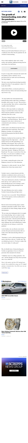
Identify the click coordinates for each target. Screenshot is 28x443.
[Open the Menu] (2, 2)
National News (7, 11)
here (9, 268)
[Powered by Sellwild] (24, 356)
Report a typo (4, 272)
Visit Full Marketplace (22, 281)
